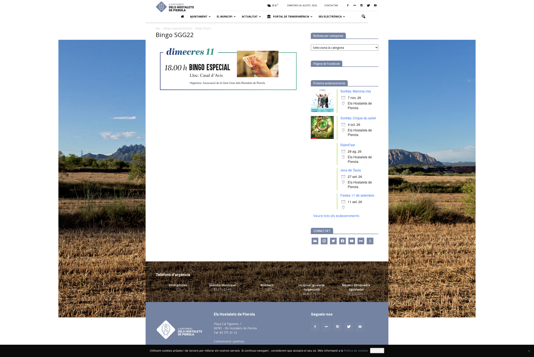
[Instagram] (361, 5)
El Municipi (224, 16)
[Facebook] (348, 5)
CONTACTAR (331, 5)
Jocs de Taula (350, 170)
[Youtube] (375, 5)
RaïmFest (347, 144)
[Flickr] (354, 5)
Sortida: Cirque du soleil (358, 118)
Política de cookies (356, 350)
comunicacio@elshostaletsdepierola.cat (272, 341)
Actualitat (250, 16)
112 (177, 289)
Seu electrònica (330, 16)
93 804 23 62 (356, 294)
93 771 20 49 (222, 289)
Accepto (377, 350)
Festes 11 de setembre (357, 195)
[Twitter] (368, 5)
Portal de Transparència (291, 16)
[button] (363, 17)
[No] (529, 351)
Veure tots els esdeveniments (336, 215)
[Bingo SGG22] (228, 95)
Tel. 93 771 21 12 (225, 333)
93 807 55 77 (311, 294)
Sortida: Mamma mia (355, 91)
